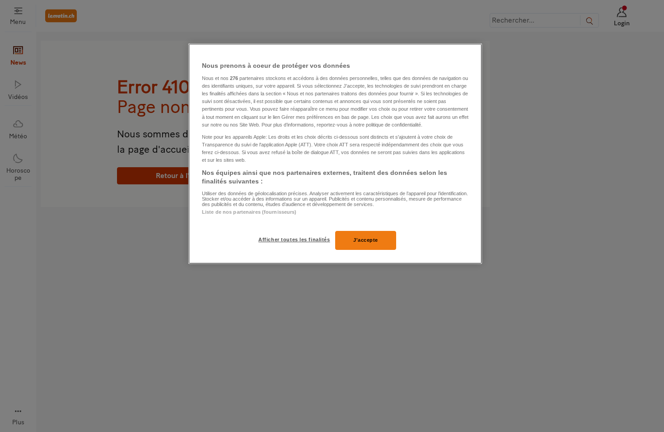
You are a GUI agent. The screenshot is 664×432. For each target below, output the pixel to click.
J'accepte (365, 240)
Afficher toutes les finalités (294, 239)
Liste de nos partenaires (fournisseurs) (249, 212)
